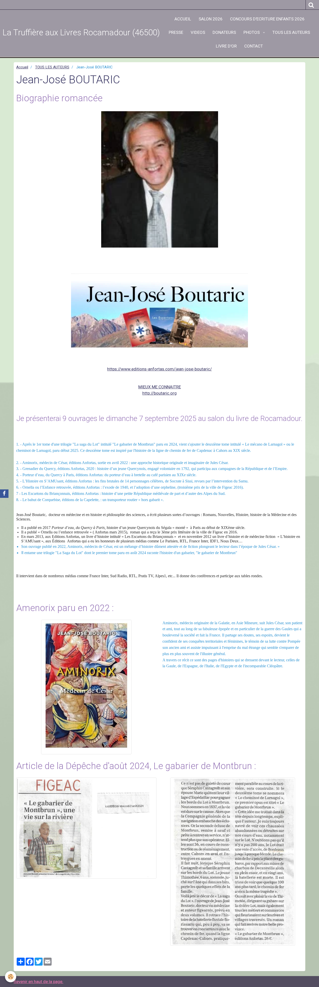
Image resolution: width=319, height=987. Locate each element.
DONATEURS (224, 32)
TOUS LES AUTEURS (291, 32)
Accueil (22, 67)
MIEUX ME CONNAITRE (159, 386)
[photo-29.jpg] (159, 179)
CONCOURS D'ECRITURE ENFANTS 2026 (267, 18)
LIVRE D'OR (226, 46)
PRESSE (176, 32)
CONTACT (253, 46)
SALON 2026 (211, 18)
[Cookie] (10, 976)
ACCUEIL (182, 18)
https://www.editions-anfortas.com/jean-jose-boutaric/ (159, 368)
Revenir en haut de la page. (38, 981)
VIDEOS (198, 32)
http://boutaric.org (159, 393)
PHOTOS (252, 32)
